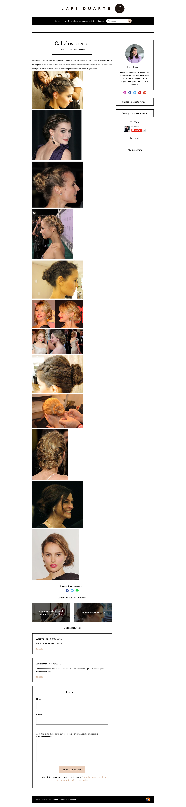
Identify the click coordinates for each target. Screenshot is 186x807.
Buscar (130, 21)
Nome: (39, 699)
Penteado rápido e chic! (93, 612)
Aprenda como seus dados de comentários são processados (82, 779)
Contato (100, 21)
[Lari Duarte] (93, 8)
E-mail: (39, 714)
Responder (39, 649)
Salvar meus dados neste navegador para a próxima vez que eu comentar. (68, 734)
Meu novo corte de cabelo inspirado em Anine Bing (51, 612)
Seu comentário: (44, 736)
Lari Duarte (134, 67)
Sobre (63, 21)
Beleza (82, 49)
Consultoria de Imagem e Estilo (82, 21)
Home (57, 21)
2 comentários (66, 586)
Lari (75, 49)
